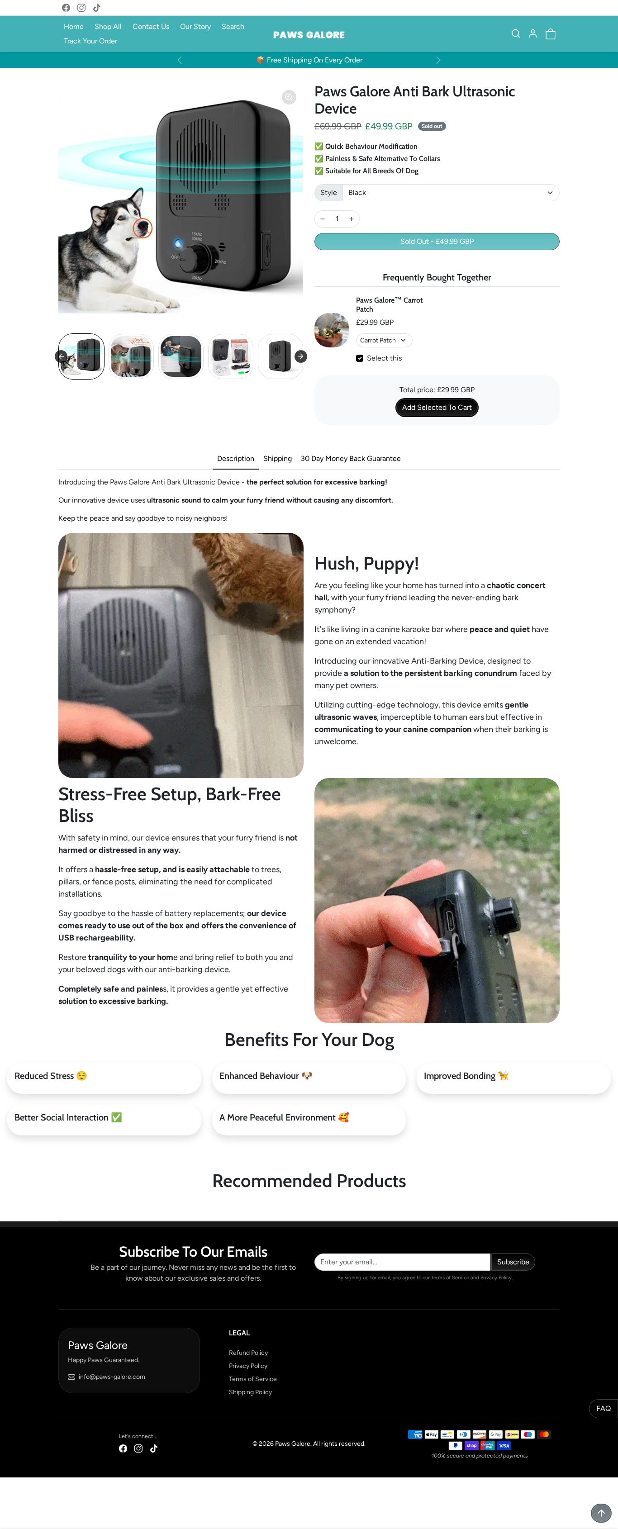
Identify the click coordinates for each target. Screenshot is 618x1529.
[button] (515, 33)
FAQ (603, 1408)
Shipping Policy (250, 1392)
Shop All (108, 26)
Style (328, 192)
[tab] (236, 459)
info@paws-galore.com (112, 1377)
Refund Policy (248, 1353)
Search (233, 26)
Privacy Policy (496, 1277)
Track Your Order (90, 41)
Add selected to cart (437, 407)
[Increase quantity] (351, 219)
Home (74, 26)
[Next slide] (301, 356)
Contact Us (151, 26)
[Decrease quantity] (322, 219)
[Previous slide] (61, 1207)
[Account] (533, 33)
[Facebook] (66, 7)
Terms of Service (450, 1277)
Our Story (195, 26)
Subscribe (513, 1262)
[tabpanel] (309, 500)
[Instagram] (81, 7)
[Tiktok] (97, 7)
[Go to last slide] (61, 356)
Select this (384, 358)
